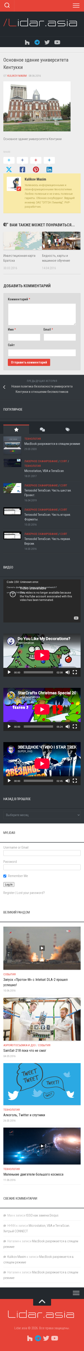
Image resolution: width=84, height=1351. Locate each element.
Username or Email (15, 847)
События (9, 974)
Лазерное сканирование (41, 461)
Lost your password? (31, 893)
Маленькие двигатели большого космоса (33, 1174)
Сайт (11, 345)
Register (9, 893)
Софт (63, 461)
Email (48, 329)
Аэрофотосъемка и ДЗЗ (19, 1045)
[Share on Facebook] (22, 165)
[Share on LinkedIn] (49, 165)
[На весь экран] (75, 672)
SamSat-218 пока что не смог (24, 1050)
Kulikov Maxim (17, 75)
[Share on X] (9, 165)
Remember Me (18, 876)
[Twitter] (47, 42)
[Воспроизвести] (9, 672)
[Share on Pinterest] (35, 165)
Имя (12, 329)
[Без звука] (67, 672)
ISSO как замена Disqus (42, 1215)
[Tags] (68, 429)
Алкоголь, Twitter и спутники (24, 1115)
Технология (32, 438)
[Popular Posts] (16, 429)
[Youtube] (57, 42)
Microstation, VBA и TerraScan (44, 471)
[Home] (27, 42)
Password (10, 862)
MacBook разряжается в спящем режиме (52, 444)
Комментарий (19, 299)
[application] (42, 600)
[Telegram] (37, 42)
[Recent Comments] (42, 429)
